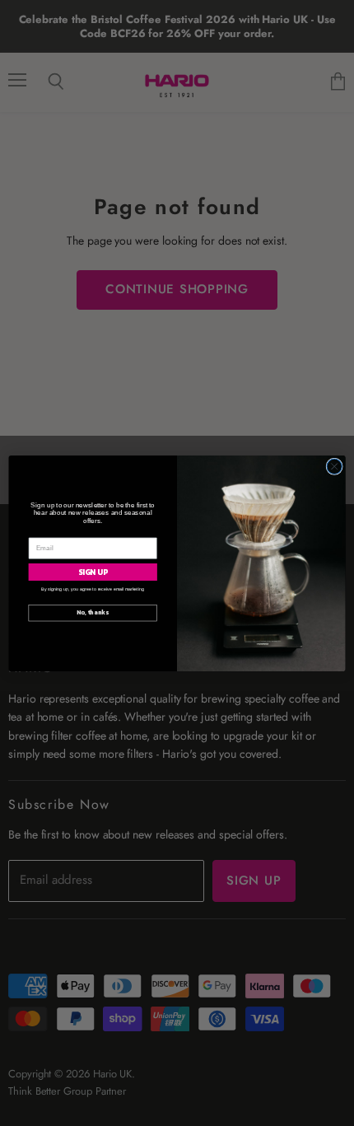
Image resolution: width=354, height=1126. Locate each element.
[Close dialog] (334, 466)
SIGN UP (93, 571)
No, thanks (93, 612)
